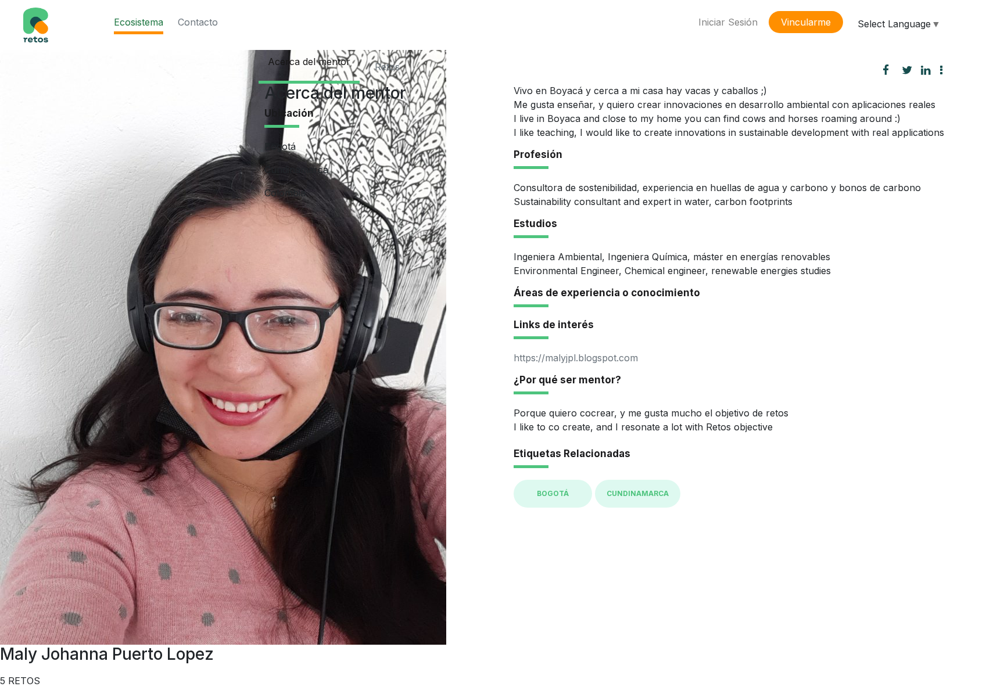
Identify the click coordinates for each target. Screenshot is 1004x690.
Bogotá (553, 493)
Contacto (198, 22)
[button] (946, 70)
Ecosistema (138, 22)
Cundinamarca (638, 493)
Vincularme (806, 22)
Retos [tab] (387, 67)
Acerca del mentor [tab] (309, 61)
